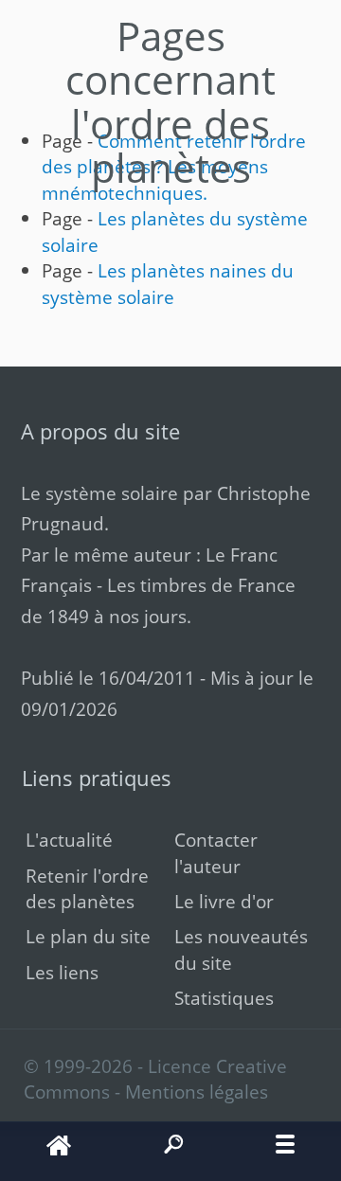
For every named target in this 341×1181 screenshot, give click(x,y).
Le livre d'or (224, 901)
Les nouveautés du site (241, 949)
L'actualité (69, 839)
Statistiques (224, 998)
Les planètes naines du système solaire (168, 283)
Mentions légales (196, 1091)
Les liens (62, 972)
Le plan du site (88, 936)
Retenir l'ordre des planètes (87, 888)
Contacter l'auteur (216, 852)
